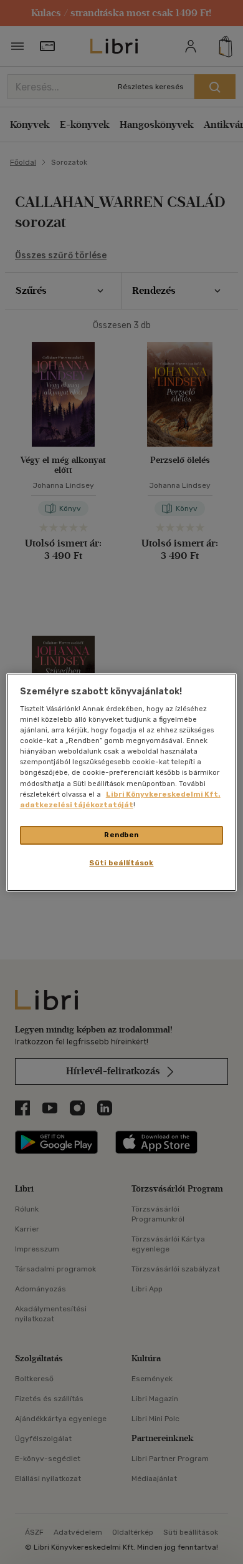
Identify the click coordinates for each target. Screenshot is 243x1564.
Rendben (121, 834)
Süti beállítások (121, 862)
